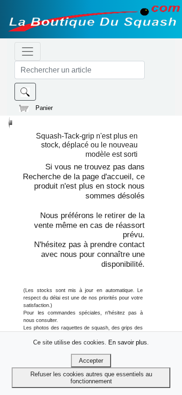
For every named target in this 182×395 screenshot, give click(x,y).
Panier (44, 107)
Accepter (91, 360)
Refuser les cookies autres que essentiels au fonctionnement (91, 378)
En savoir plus (127, 342)
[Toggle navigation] (27, 51)
